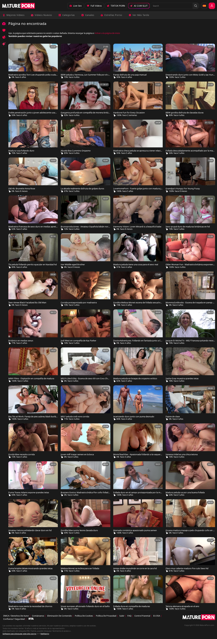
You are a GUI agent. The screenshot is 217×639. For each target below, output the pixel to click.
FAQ (129, 615)
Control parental (142, 615)
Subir (121, 615)
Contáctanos (38, 615)
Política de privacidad (106, 615)
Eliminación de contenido (59, 615)
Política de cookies (84, 615)
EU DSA (156, 615)
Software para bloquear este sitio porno (19, 633)
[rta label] (31, 619)
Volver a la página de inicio (107, 33)
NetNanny (44, 633)
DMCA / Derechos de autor (16, 615)
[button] (196, 6)
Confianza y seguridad (14, 618)
